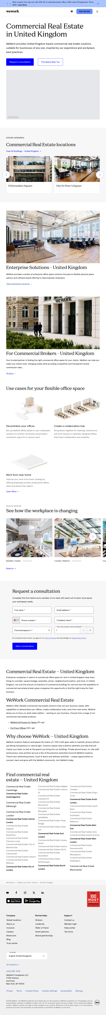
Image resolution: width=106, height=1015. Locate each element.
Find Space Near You (50, 62)
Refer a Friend (41, 928)
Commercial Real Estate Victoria (84, 835)
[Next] (10, 3)
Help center (69, 928)
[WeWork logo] (12, 11)
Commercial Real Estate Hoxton (52, 846)
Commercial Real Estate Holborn (21, 857)
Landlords (39, 924)
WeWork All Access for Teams (23, 722)
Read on (10, 568)
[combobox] (16, 620)
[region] (53, 94)
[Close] (98, 3)
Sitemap (79, 991)
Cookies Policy (32, 991)
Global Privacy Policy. (79, 638)
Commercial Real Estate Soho (83, 832)
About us (10, 924)
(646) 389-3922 (13, 971)
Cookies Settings (49, 991)
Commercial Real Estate (27, 882)
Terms (19, 991)
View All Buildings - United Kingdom (22, 151)
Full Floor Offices (18, 728)
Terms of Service (50, 638)
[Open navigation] (97, 11)
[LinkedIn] (42, 892)
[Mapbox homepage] (12, 117)
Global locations (13, 920)
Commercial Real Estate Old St (52, 850)
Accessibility (66, 991)
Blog (8, 939)
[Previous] (7, 3)
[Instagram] (25, 892)
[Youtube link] (7, 892)
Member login (70, 924)
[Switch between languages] (71, 11)
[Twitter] (34, 892)
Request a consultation (20, 62)
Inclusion (10, 928)
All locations (12, 965)
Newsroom (11, 936)
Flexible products (62, 561)
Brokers (39, 920)
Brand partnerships (44, 936)
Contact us (69, 920)
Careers (10, 932)
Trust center (12, 943)
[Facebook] (16, 892)
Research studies (13, 561)
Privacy (9, 991)
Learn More (22, 5)
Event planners (42, 932)
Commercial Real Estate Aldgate (52, 786)
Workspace (10, 882)
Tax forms (68, 932)
